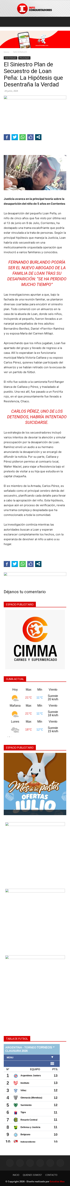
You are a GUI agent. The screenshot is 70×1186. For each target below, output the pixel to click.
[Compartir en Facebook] (7, 137)
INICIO (16, 1175)
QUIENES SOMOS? (32, 1175)
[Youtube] (60, 1163)
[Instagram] (20, 1163)
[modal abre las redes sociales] (38, 137)
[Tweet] (15, 137)
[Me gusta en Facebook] (30, 137)
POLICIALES (24, 58)
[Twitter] (40, 1163)
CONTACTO (51, 1175)
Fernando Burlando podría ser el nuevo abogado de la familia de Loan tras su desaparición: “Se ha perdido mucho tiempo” (36, 273)
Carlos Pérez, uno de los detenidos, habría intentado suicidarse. (37, 417)
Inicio (6, 52)
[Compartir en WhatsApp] (22, 137)
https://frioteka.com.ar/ (20, 812)
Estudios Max (57, 1181)
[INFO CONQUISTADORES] (35, 8)
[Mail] (30, 1163)
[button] (6, 22)
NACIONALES (20, 52)
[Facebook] (10, 1163)
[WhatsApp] (50, 1163)
